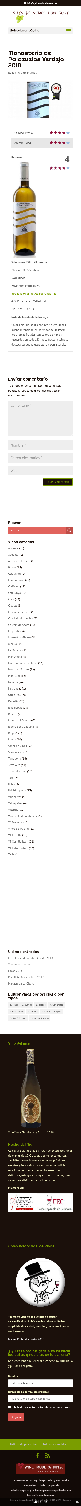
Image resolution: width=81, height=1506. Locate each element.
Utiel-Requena (17, 790)
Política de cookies (54, 1444)
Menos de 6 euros (40, 1018)
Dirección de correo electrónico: (28, 1392)
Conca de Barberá (19, 612)
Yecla (11, 854)
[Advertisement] (40, 903)
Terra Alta (14, 765)
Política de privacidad (23, 1444)
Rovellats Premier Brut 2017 (26, 977)
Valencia (13, 809)
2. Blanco (27, 1004)
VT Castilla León (18, 841)
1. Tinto (14, 1004)
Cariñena (13, 586)
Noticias (13, 688)
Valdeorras (14, 797)
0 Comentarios (27, 73)
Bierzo (12, 567)
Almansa (13, 554)
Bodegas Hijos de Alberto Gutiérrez (33, 293)
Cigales (12, 605)
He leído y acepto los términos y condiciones (41, 1407)
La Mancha (15, 650)
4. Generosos (56, 1004)
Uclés (11, 784)
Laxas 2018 (15, 971)
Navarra (13, 682)
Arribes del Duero (19, 561)
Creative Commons (44, 1495)
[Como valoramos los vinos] (40, 1305)
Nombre (13, 1376)
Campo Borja (16, 580)
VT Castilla (14, 835)
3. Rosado (41, 1004)
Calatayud (14, 573)
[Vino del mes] (31, 1088)
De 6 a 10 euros (18, 1018)
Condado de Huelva (20, 618)
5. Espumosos (17, 1011)
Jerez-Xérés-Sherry (19, 637)
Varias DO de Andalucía (23, 816)
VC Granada (15, 822)
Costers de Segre (18, 625)
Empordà (14, 631)
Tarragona (14, 758)
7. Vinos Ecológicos (51, 1011)
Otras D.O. (14, 695)
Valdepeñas (15, 803)
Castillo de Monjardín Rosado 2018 (30, 958)
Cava (11, 599)
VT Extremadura (18, 848)
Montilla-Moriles (18, 669)
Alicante (13, 548)
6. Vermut (33, 1011)
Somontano (15, 752)
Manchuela (15, 656)
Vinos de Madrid (18, 829)
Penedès (13, 701)
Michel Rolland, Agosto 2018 (26, 1339)
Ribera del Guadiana (21, 726)
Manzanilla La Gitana (21, 983)
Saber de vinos (17, 746)
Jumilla (12, 644)
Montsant (14, 676)
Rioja (11, 733)
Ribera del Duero (18, 720)
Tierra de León (17, 771)
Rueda (12, 73)
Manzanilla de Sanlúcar (22, 663)
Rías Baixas (15, 707)
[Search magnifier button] (69, 530)
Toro (11, 778)
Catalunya (14, 593)
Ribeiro (12, 714)
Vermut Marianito (19, 964)
